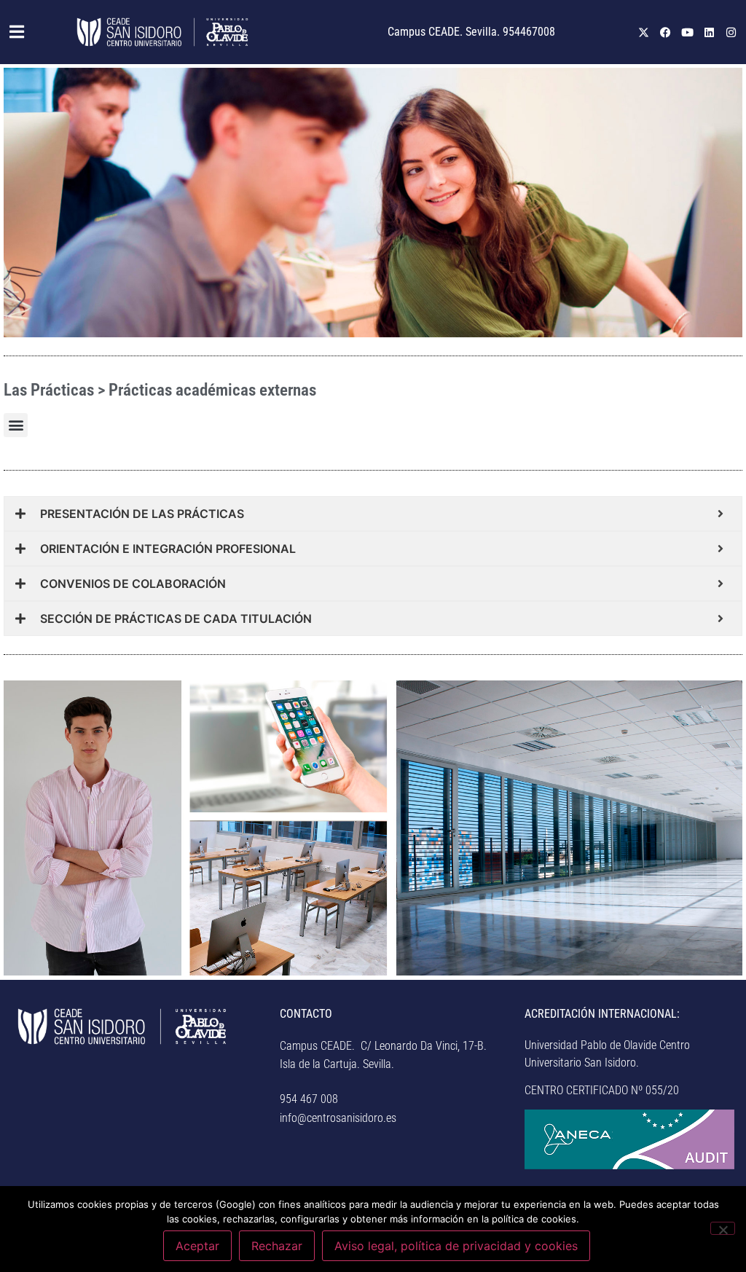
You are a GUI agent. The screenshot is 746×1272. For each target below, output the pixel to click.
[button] (18, 32)
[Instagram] (731, 32)
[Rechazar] (722, 1228)
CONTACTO (306, 1014)
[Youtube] (688, 32)
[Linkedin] (710, 32)
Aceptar (197, 1245)
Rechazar (276, 1245)
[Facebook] (666, 32)
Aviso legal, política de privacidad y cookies (456, 1245)
